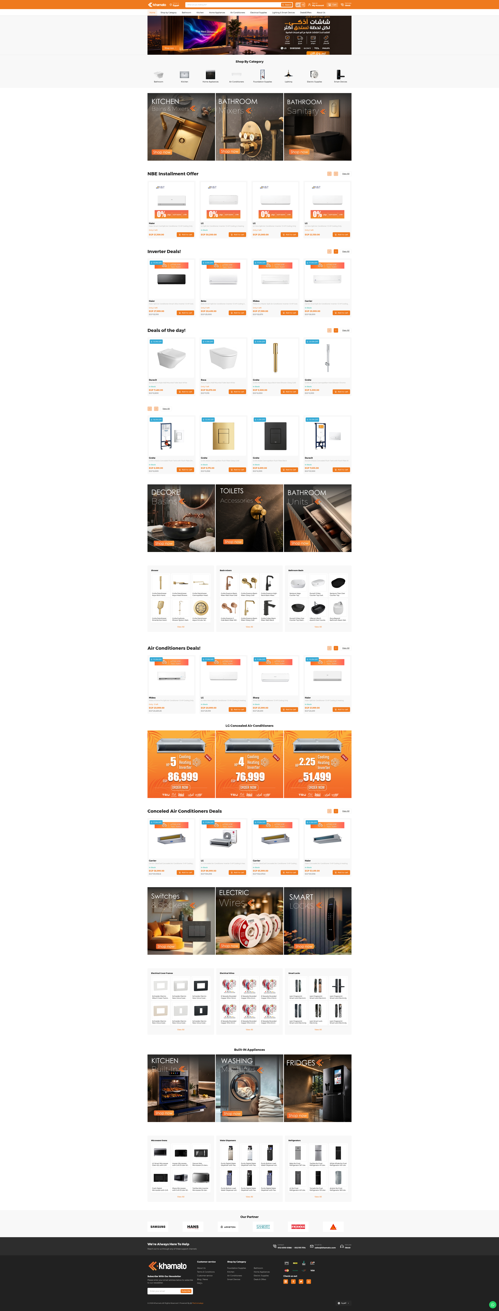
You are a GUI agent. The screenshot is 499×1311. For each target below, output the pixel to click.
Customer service (204, 1275)
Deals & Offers (260, 1279)
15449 (347, 5)
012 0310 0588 (285, 1247)
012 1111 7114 (300, 1247)
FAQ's (199, 1283)
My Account (318, 5)
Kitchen (230, 1272)
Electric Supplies (261, 1275)
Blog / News (202, 1279)
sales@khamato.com (325, 1247)
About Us (201, 1268)
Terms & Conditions (206, 1272)
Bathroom (258, 1268)
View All (180, 627)
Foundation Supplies (236, 1268)
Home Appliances (262, 1272)
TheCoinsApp (197, 1303)
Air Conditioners (234, 1275)
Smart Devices (233, 1279)
